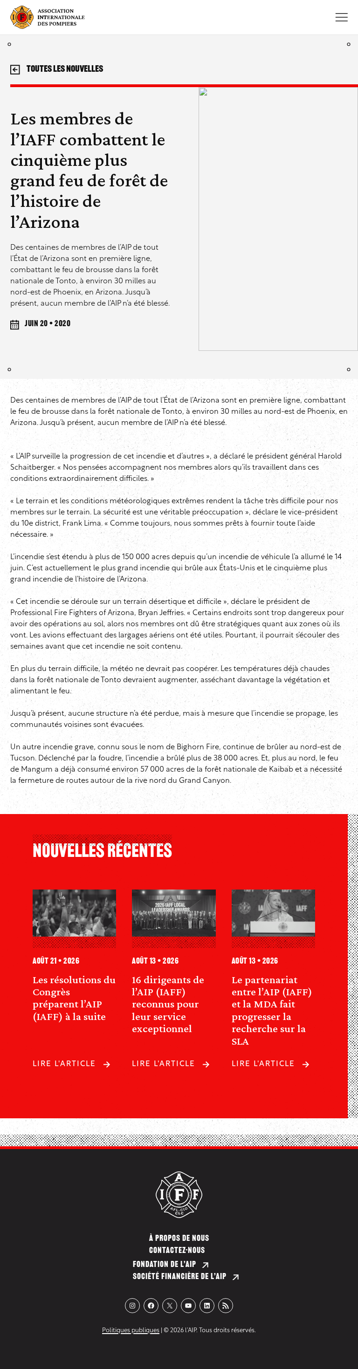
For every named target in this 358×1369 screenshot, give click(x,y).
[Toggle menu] (341, 17)
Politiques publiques (130, 1331)
